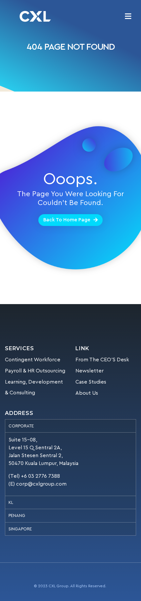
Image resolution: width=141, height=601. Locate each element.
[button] (70, 220)
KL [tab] (11, 502)
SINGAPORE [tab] (20, 529)
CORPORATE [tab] (21, 426)
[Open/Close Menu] (128, 16)
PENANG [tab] (17, 515)
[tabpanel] (70, 464)
